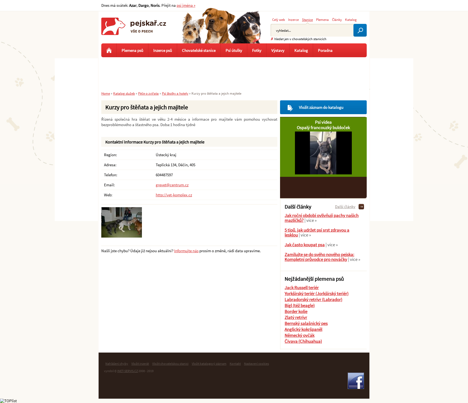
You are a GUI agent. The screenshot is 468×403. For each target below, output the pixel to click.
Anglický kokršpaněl (303, 329)
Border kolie (296, 311)
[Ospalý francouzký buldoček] (323, 172)
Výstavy (277, 50)
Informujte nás (186, 250)
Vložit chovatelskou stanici (170, 364)
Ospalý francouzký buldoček (323, 127)
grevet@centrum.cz (172, 184)
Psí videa (323, 122)
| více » (310, 220)
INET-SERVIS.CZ (127, 371)
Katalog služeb (124, 93)
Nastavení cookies (256, 364)
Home (105, 93)
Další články (345, 206)
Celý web (278, 19)
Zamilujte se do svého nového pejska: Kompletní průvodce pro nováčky (319, 256)
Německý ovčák (299, 335)
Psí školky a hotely (175, 93)
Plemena (322, 19)
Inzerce (293, 19)
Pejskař (133, 31)
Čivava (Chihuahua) (303, 341)
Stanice (307, 19)
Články (337, 19)
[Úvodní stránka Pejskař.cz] (108, 50)
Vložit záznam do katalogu (321, 107)
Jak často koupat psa (305, 245)
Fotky (256, 50)
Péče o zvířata (148, 93)
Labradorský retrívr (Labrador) (313, 299)
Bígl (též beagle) (300, 305)
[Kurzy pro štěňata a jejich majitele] (121, 236)
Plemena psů (132, 50)
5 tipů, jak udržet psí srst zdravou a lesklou (317, 232)
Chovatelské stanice (199, 50)
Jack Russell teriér (302, 287)
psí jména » (186, 5)
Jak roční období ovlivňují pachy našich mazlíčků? (322, 217)
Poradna (325, 50)
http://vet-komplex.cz (174, 194)
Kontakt (235, 364)
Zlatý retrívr (296, 317)
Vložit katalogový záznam (209, 364)
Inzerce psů (162, 50)
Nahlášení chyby (116, 364)
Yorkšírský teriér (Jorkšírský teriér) (317, 293)
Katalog (351, 19)
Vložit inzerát (140, 364)
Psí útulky (234, 50)
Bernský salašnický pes (306, 323)
